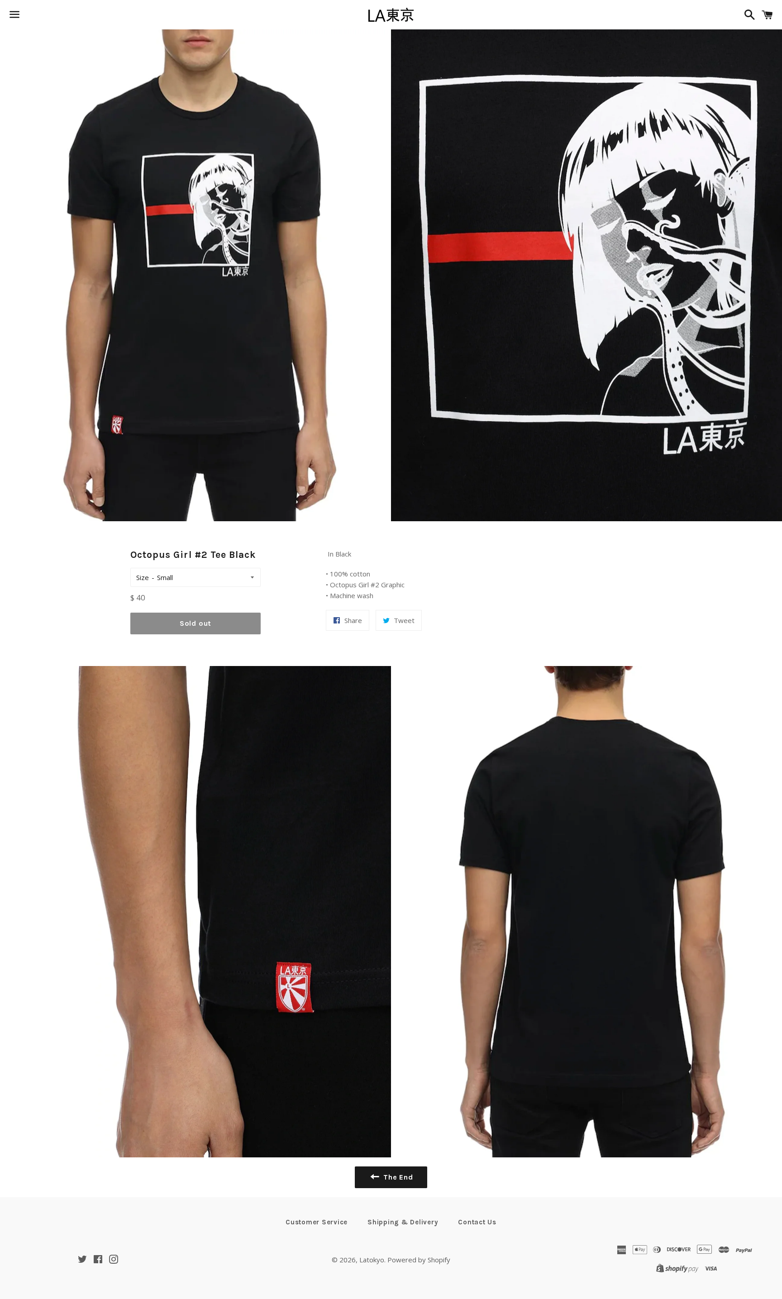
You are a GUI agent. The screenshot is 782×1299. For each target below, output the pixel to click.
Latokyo (371, 1259)
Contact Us (477, 1222)
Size (142, 577)
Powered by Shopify (418, 1259)
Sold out (195, 623)
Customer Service (317, 1222)
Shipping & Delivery (402, 1222)
